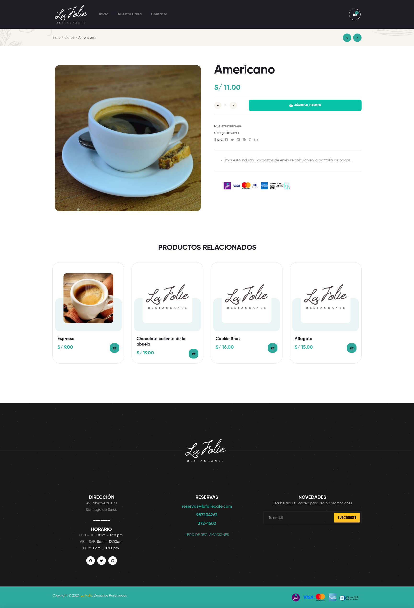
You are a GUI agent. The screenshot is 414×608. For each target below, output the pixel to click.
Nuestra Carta (130, 14)
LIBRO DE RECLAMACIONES (207, 535)
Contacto (159, 14)
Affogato (303, 339)
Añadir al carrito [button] (114, 348)
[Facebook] (90, 560)
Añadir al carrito (307, 105)
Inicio (103, 14)
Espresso (66, 339)
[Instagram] (112, 560)
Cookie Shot (228, 339)
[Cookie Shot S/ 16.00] (357, 37)
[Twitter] (101, 560)
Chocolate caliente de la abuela (161, 342)
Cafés (69, 37)
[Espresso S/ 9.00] (347, 37)
